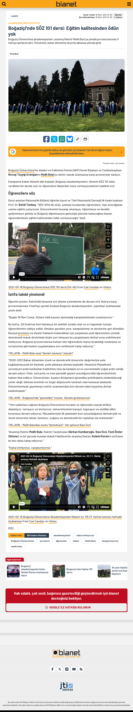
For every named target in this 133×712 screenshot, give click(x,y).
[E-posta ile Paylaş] (85, 139)
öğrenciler (61, 540)
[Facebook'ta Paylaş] (46, 139)
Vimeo (107, 287)
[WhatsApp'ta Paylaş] (62, 139)
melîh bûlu (16, 546)
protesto (23, 333)
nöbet (76, 540)
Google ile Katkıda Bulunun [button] (70, 607)
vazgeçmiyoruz (40, 447)
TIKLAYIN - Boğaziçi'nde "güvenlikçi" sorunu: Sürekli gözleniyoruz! (49, 398)
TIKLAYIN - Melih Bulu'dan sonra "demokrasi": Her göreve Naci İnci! (49, 425)
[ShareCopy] (77, 139)
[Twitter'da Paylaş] (54, 139)
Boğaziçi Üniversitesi (21, 170)
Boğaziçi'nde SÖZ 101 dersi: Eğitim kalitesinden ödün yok (63, 31)
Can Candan (91, 287)
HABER (14, 16)
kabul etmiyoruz (85, 535)
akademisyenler (62, 535)
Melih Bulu (47, 174)
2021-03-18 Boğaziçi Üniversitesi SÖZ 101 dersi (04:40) (42, 287)
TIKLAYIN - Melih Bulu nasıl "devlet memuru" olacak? (40, 353)
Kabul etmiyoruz (19, 447)
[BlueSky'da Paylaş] (69, 139)
